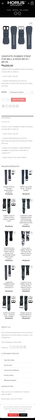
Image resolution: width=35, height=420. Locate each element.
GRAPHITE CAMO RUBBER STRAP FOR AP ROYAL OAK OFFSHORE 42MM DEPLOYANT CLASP (26, 220)
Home (9, 10)
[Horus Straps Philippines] (16, 3)
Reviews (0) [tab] (5, 122)
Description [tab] (6, 118)
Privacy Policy (9, 375)
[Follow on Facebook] (10, 347)
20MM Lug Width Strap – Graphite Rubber (26, 188)
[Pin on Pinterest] (17, 106)
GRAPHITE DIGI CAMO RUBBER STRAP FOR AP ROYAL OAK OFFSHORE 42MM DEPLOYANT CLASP (9, 253)
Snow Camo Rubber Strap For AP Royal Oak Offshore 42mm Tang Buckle (26, 251)
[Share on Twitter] (10, 106)
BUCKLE (4, 92)
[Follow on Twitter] (17, 347)
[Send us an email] (21, 347)
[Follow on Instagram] (14, 347)
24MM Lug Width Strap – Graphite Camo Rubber (9, 314)
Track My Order (9, 360)
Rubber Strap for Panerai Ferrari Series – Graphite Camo (9, 218)
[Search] (28, 3)
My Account (8, 365)
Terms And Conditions (11, 370)
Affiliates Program (10, 380)
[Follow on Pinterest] (24, 347)
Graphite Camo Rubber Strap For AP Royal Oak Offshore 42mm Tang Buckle (26, 286)
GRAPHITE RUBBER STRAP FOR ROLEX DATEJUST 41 (9, 285)
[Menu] (2, 3)
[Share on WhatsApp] (3, 106)
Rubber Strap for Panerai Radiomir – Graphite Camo (26, 314)
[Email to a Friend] (13, 106)
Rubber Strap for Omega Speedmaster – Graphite (9, 189)
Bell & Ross (24, 10)
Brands (15, 10)
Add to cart (18, 100)
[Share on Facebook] (6, 106)
